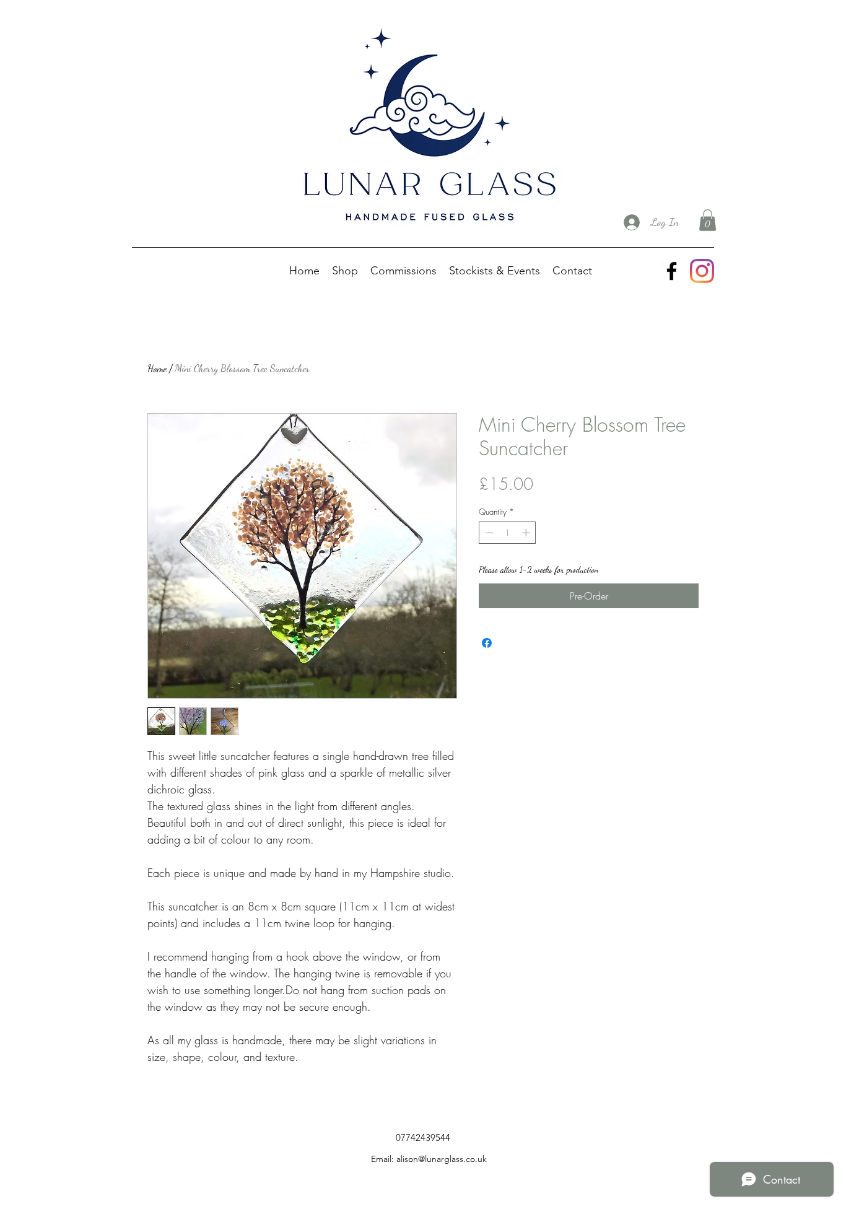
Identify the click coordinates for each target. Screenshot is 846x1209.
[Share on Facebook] (486, 642)
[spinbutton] (507, 532)
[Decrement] (488, 532)
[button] (708, 220)
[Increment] (527, 532)
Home (157, 368)
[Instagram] (702, 271)
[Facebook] (672, 271)
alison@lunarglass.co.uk (441, 1158)
